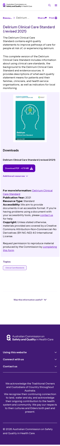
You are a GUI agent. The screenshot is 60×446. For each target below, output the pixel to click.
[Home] (30, 338)
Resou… (7, 17)
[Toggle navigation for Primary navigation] (55, 5)
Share (41, 18)
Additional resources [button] (14, 176)
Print (51, 18)
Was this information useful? (28, 299)
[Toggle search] (49, 5)
